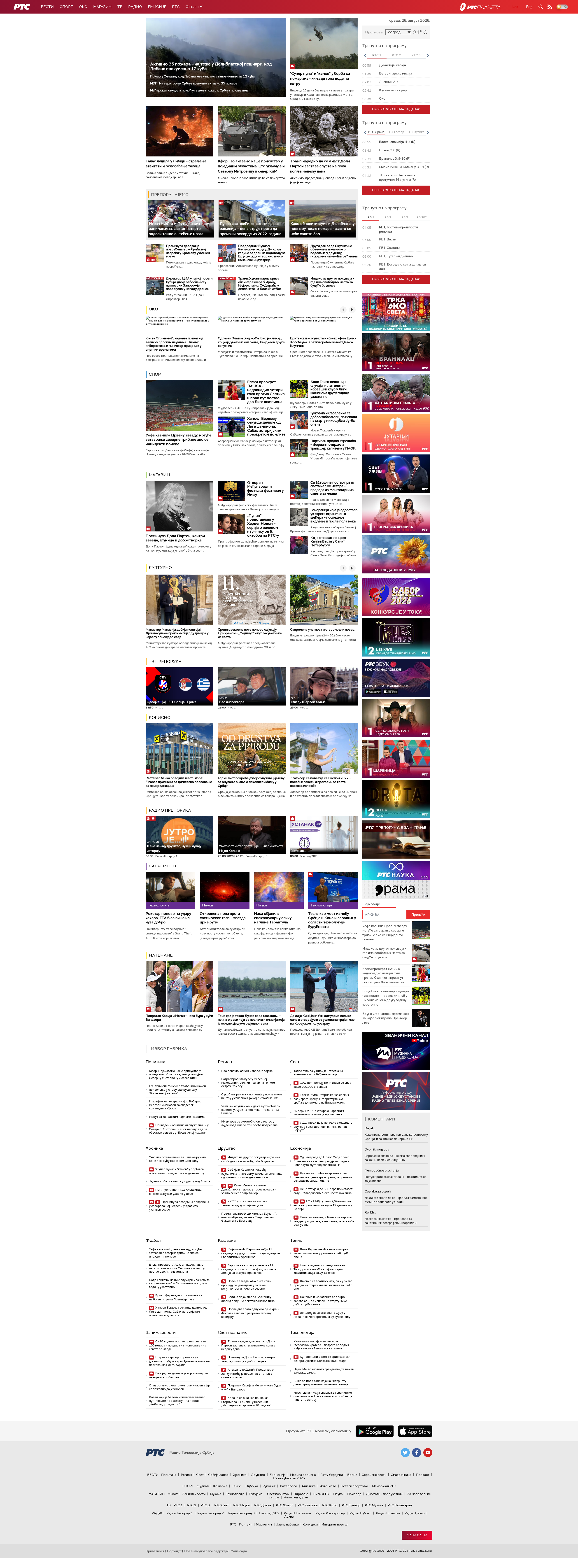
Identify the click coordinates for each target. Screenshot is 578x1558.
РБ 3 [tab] (404, 217)
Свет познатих (232, 1332)
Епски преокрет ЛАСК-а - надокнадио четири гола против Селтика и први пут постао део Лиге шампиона (266, 392)
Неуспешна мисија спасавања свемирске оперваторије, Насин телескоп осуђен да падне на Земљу (323, 1396)
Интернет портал (335, 1524)
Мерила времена (303, 1475)
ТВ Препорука (165, 661)
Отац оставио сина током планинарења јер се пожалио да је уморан (179, 1387)
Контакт (245, 1524)
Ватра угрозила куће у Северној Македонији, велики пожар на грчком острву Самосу (248, 1082)
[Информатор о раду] (396, 1091)
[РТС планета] (480, 7)
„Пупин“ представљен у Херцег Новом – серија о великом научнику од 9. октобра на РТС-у (263, 525)
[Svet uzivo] (396, 473)
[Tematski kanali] (396, 880)
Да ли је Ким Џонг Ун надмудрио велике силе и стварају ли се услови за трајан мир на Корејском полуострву (322, 1019)
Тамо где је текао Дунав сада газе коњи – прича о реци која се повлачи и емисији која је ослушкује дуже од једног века (251, 1019)
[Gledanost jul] (396, 554)
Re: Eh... (370, 1212)
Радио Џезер (415, 1513)
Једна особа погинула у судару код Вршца (179, 1181)
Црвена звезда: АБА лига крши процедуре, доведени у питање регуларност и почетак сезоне (246, 1285)
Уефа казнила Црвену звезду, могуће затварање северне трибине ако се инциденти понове (178, 439)
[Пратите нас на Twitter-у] (405, 1452)
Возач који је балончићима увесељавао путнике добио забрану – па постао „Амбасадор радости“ (177, 1400)
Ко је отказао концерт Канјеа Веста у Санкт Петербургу (328, 541)
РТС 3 (205, 1505)
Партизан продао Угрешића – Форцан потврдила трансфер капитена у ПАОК (333, 445)
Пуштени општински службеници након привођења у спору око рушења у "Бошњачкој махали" (177, 1089)
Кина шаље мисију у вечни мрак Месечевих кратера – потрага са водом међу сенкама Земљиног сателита (321, 1344)
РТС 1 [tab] (376, 55)
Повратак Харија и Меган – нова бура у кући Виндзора (179, 1018)
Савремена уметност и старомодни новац (322, 629)
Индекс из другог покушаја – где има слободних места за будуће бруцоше (332, 281)
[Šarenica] (396, 759)
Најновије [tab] (371, 904)
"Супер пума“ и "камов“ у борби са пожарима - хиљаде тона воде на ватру (320, 78)
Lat (515, 6)
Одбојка (251, 1486)
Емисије (157, 6)
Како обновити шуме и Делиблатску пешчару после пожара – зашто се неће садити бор (322, 228)
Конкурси (310, 1524)
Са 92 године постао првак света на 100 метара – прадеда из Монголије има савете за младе (332, 488)
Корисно (159, 717)
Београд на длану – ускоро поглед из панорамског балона (178, 1375)
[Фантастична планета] (396, 393)
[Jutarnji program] (396, 433)
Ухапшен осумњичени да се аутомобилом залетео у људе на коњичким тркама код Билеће (250, 1109)
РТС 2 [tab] (396, 55)
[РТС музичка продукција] (396, 1051)
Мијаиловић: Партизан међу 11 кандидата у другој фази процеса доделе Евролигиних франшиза (250, 1253)
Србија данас (218, 1475)
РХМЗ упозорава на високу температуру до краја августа (244, 1203)
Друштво (226, 1148)
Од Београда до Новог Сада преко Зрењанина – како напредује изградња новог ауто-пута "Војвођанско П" (321, 1161)
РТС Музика (374, 1505)
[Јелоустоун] (396, 718)
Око (153, 309)
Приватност (155, 1551)
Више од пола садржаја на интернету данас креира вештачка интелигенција (321, 1382)
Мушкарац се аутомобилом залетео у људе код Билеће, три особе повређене (249, 1123)
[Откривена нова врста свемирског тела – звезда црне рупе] (224, 890)
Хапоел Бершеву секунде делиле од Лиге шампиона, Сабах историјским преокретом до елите (266, 426)
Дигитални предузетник (384, 1494)
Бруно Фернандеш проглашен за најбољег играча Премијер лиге (175, 1297)
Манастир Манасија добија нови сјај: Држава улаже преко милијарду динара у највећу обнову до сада (177, 633)
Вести (47, 6)
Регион (225, 1061)
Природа (354, 1494)
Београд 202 (269, 1513)
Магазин (102, 6)
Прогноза (374, 32)
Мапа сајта (417, 1535)
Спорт (66, 6)
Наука (338, 1494)
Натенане (161, 955)
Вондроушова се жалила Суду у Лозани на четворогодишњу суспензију (322, 1315)
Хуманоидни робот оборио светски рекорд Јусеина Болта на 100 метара (322, 1359)
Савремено (162, 866)
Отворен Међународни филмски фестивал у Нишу (265, 488)
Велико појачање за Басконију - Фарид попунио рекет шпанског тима (248, 1299)
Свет (295, 1061)
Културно (160, 567)
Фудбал (153, 1240)
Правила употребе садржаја (206, 1551)
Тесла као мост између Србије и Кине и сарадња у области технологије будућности (332, 920)
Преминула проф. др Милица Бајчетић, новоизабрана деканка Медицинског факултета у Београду (249, 1217)
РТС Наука (241, 1505)
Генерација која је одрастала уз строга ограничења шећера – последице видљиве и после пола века (333, 516)
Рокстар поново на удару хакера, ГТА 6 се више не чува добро (168, 918)
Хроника (154, 1148)
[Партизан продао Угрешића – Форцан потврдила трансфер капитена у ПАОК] (299, 448)
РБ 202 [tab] (422, 217)
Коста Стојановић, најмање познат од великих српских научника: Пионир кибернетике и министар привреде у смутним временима (174, 344)
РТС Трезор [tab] (395, 132)
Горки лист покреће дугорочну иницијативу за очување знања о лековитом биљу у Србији (251, 782)
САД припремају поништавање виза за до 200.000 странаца (322, 1085)
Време (352, 1475)
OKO (83, 6)
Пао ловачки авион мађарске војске (247, 1071)
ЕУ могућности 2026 (289, 1478)
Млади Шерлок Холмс (308, 700)
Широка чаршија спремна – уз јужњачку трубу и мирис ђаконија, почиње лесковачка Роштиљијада (179, 1361)
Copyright (174, 1551)
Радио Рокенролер (330, 1513)
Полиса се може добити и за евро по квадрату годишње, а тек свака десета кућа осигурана (324, 1221)
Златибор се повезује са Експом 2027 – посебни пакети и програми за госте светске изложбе (320, 782)
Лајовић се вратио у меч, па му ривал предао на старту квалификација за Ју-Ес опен (323, 1285)
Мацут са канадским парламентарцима (177, 1117)
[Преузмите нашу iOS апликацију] (415, 1431)
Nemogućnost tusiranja (382, 1170)
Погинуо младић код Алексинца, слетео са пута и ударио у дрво (175, 1192)
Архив (289, 1516)
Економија (300, 1148)
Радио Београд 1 (179, 1513)
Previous (365, 55)
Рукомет (269, 1486)
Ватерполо (288, 1486)
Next (428, 55)
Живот (173, 1494)
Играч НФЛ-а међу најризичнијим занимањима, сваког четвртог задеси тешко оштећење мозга (179, 228)
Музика (215, 1494)
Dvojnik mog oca (377, 1149)
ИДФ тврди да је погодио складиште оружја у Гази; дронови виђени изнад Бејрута (323, 1126)
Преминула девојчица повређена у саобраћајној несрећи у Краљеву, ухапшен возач (188, 251)
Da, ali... (370, 1128)
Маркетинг (264, 1524)
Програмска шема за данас (396, 109)
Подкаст (422, 1475)
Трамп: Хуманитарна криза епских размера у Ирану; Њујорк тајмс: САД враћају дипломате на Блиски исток (259, 283)
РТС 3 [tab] (416, 55)
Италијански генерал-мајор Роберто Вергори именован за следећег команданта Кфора (175, 1104)
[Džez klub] (396, 637)
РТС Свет (221, 1505)
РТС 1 (178, 1505)
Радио (135, 6)
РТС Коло (329, 1505)
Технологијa (302, 1332)
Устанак (297, 851)
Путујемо (256, 1494)
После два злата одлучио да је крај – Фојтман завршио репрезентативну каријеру (250, 1313)
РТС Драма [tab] (376, 132)
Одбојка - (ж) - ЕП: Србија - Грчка (171, 702)
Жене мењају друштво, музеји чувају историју (174, 846)
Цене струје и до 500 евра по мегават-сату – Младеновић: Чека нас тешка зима (324, 1191)
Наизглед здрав (296, 1497)
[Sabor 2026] (396, 597)
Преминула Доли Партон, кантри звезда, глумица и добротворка (175, 538)
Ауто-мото (328, 1486)
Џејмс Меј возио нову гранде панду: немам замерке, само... (324, 1371)
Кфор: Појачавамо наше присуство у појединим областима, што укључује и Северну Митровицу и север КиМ (251, 166)
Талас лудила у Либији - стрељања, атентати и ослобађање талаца (176, 163)
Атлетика (309, 1486)
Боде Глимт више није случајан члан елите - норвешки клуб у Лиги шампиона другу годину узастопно (329, 389)
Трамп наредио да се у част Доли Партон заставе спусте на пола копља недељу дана (320, 166)
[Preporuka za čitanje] (396, 839)
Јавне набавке (287, 1524)
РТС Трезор (351, 1505)
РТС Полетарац (400, 1505)
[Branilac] (396, 352)
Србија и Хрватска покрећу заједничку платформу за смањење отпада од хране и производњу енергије (251, 1173)
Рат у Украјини (331, 1475)
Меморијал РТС (384, 1486)
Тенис (296, 1240)
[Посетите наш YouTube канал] (427, 1452)
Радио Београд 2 (210, 1513)
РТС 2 (191, 1505)
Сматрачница (401, 1475)
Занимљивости (161, 1332)
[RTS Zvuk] (396, 678)
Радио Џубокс (360, 1513)
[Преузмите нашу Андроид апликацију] (375, 1431)
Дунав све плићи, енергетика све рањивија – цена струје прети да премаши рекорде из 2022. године (250, 228)
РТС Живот (284, 1505)
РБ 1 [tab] (371, 217)
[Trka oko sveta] (396, 312)
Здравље (301, 1494)
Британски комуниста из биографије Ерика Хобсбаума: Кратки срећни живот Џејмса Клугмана (323, 342)
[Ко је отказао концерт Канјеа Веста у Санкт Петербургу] (299, 545)
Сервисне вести (374, 1475)
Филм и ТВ (321, 1494)
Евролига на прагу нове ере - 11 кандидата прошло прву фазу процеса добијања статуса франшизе (248, 1269)
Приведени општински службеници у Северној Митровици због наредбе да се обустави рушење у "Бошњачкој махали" (179, 1129)
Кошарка (227, 1240)
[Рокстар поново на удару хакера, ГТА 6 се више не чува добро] (170, 890)
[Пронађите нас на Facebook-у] (416, 1452)
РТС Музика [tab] (415, 132)
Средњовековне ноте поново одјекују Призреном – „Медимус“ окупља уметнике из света (250, 633)
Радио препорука (170, 810)
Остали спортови (354, 1486)
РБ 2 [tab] (388, 217)
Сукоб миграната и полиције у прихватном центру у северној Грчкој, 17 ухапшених (251, 1096)
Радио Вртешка (388, 1513)
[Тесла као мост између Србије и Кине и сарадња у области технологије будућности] (333, 890)
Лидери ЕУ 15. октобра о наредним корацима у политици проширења (319, 1112)
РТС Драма (262, 1505)
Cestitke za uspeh (378, 1191)
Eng (529, 6)
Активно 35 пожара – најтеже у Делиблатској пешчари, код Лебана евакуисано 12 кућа (211, 66)
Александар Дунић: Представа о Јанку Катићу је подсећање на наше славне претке (247, 1373)
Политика (155, 1061)
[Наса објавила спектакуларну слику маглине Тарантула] (279, 890)
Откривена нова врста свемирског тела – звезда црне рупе (223, 918)
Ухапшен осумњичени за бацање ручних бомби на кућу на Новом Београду (177, 1159)
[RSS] (549, 7)
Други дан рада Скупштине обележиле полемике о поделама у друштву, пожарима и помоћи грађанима (334, 251)
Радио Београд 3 (241, 1513)
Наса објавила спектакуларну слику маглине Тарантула (272, 918)
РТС (176, 6)
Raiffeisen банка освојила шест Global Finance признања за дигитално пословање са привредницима (179, 782)
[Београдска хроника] (396, 514)
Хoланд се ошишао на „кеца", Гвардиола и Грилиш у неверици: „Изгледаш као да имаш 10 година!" (246, 1401)
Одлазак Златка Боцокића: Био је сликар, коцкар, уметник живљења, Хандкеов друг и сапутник (251, 342)
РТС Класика (308, 1505)
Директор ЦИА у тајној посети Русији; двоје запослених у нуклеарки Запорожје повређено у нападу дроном (189, 283)
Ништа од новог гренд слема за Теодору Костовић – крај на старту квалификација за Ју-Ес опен (319, 1269)
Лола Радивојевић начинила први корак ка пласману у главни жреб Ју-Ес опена (322, 1253)
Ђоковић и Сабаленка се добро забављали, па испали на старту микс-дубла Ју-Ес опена (333, 419)
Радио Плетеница (297, 1513)
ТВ (119, 6)
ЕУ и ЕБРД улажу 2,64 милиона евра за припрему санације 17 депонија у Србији (323, 1205)
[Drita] (396, 799)
